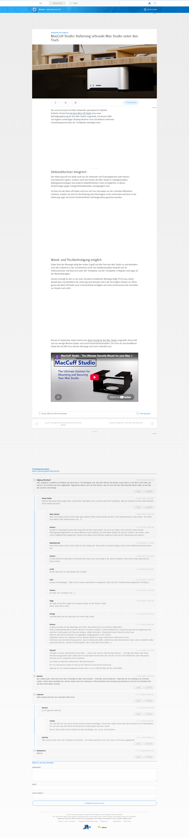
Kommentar (37, 767)
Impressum (104, 821)
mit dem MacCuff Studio (80, 113)
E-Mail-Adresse (38, 792)
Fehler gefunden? (145, 414)
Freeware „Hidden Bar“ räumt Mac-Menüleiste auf (126, 423)
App (149, 3)
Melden (138, 491)
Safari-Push (127, 821)
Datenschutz (117, 821)
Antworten (149, 491)
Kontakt (155, 3)
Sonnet (95, 431)
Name (34, 784)
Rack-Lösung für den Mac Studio (102, 340)
